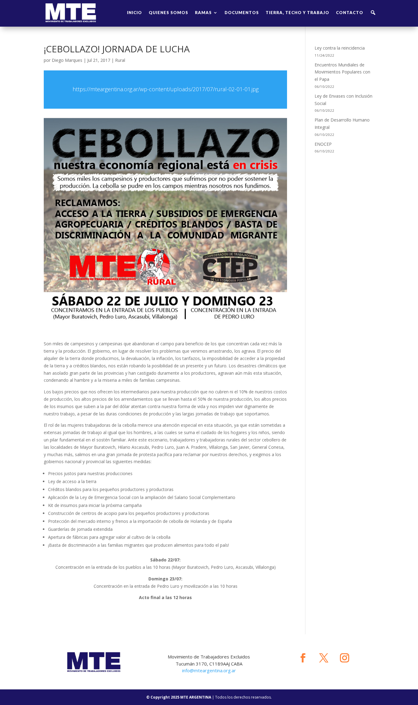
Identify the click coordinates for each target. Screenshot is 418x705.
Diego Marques (67, 60)
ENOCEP (323, 144)
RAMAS (203, 12)
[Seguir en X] (324, 658)
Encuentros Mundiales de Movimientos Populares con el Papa (342, 72)
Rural (120, 60)
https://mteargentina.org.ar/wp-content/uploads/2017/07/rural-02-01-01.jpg (166, 89)
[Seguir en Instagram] (344, 658)
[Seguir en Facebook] (303, 658)
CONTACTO (349, 12)
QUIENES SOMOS (168, 12)
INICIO (134, 12)
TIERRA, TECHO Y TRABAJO (297, 12)
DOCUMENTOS (242, 12)
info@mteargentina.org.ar (209, 670)
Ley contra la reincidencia (340, 48)
